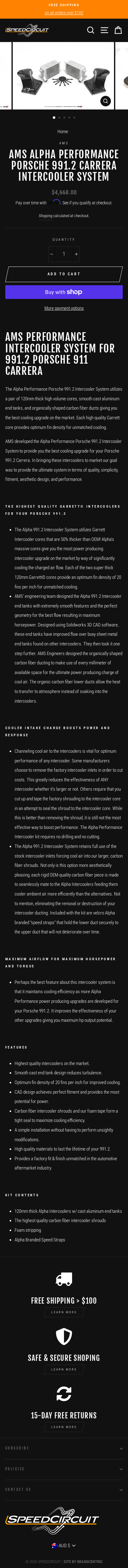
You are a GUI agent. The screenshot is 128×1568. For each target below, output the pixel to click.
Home (62, 131)
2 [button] (60, 118)
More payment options (64, 308)
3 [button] (64, 118)
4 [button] (69, 118)
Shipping (45, 215)
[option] (64, 9)
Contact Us (18, 1489)
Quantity (64, 239)
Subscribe (17, 1448)
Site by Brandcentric (83, 1561)
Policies (15, 1469)
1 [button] (54, 117)
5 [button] (74, 118)
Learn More (64, 1312)
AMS (64, 143)
